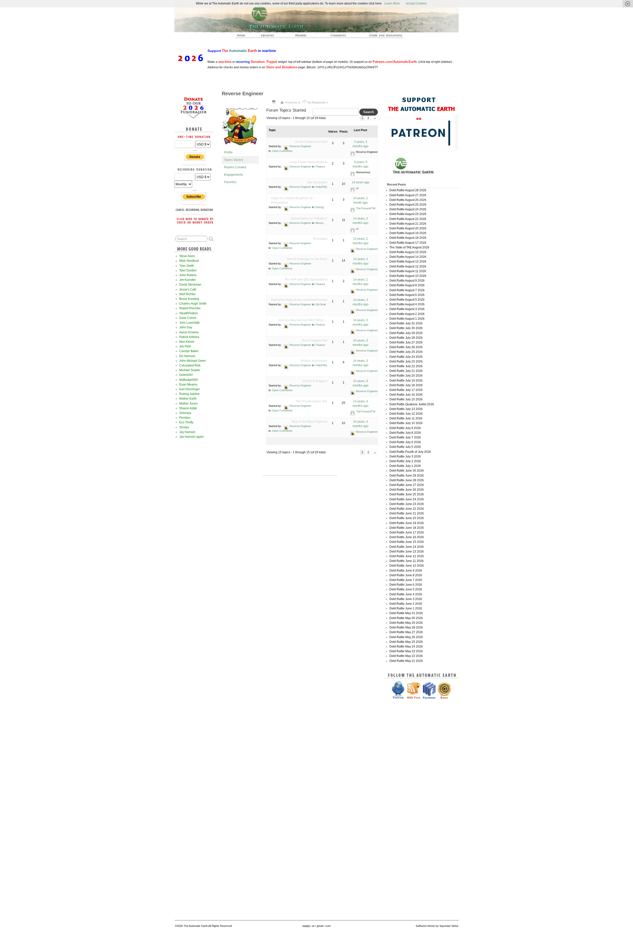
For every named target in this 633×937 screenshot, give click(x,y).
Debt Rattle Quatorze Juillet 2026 (411, 404)
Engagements (233, 174)
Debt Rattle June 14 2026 (406, 547)
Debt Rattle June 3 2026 (405, 599)
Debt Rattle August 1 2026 (407, 318)
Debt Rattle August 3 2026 (407, 309)
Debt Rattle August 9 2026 (407, 280)
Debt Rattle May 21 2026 (406, 661)
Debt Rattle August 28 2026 (407, 190)
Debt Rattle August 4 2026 (407, 304)
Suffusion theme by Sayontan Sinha (437, 925)
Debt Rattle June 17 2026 (406, 532)
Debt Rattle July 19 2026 (406, 380)
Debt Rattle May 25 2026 (406, 642)
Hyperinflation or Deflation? (309, 218)
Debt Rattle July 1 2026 (405, 466)
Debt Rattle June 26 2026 (406, 489)
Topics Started (233, 160)
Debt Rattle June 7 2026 (405, 580)
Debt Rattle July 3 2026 (405, 456)
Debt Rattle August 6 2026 (407, 295)
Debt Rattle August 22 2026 (407, 219)
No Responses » (318, 102)
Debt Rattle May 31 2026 (406, 613)
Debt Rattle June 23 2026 (406, 504)
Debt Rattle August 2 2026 (407, 314)
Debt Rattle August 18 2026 (407, 238)
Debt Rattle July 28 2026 (406, 337)
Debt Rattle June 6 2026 (405, 584)
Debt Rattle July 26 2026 (406, 347)
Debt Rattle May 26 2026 (406, 637)
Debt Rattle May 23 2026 (406, 651)
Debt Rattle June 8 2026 (405, 575)
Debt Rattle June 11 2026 (406, 561)
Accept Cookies (416, 3)
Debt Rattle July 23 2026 (406, 361)
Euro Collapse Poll (314, 340)
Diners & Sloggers (315, 381)
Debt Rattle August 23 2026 (407, 214)
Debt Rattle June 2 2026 (405, 603)
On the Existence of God (311, 142)
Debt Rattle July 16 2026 (406, 394)
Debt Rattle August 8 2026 (407, 285)
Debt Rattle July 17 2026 (406, 390)
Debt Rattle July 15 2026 (406, 399)
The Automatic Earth (244, 37)
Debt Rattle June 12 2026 (406, 556)
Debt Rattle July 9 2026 (405, 428)
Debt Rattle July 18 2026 (406, 385)
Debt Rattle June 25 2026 (406, 494)
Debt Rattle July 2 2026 (405, 461)
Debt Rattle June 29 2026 (406, 475)
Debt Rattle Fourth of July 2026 (410, 452)
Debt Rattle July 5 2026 (405, 447)
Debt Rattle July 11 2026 (405, 418)
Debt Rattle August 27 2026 (407, 195)
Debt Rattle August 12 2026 (407, 266)
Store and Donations (379, 37)
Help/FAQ (321, 186)
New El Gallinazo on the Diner (307, 259)
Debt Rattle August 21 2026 (407, 223)
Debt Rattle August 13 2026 (407, 261)
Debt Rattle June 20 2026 (406, 518)
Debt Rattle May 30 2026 (406, 618)
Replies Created (235, 167)
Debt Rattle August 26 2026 (407, 200)
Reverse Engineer (242, 93)
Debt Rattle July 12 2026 (406, 413)
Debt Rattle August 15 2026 (407, 252)
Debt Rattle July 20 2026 (406, 375)
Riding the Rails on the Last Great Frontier (299, 300)
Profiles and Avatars (314, 360)
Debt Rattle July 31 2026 (406, 323)
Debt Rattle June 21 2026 (406, 513)
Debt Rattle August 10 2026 (407, 276)
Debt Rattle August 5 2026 (407, 299)
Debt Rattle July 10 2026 (406, 423)
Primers (303, 37)
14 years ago (360, 182)
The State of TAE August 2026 (409, 247)
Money (320, 222)
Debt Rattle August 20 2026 (407, 228)
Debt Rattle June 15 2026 (406, 542)
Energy (320, 207)
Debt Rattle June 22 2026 (406, 508)
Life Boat (321, 304)
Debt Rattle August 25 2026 (407, 204)
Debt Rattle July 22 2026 (406, 366)
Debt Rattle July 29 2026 (406, 333)
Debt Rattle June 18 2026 (406, 527)
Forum (338, 37)
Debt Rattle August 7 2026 (407, 290)
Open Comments (282, 150)
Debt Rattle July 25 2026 (406, 352)
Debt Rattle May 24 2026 (406, 646)
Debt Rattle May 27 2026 (406, 632)
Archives (269, 37)
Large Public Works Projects (308, 162)
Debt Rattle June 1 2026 (405, 608)
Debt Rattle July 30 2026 (406, 328)
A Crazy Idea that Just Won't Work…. (303, 320)
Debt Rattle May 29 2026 (406, 623)
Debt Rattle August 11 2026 (407, 271)
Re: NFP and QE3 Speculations (306, 279)
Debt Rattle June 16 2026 (406, 537)
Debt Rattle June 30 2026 (406, 470)
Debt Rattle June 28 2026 (406, 480)
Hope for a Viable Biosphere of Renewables (291, 200)
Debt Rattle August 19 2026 (407, 233)
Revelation (320, 238)
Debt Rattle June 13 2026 (406, 551)
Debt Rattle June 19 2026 (406, 523)
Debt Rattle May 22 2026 (406, 656)
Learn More (392, 3)
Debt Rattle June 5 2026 (405, 589)
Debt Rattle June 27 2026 (406, 485)
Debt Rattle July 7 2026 (405, 437)
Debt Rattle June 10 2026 (406, 565)
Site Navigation (317, 182)
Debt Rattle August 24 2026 (407, 209)
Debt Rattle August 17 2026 (407, 242)
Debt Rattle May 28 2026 (406, 627)
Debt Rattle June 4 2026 (405, 594)
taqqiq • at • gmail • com (316, 925)
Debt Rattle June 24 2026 (406, 499)
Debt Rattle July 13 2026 (406, 409)
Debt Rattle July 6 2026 (405, 442)
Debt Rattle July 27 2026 (406, 342)
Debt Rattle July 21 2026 (406, 371)
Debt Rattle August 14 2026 (407, 257)
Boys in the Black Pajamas (309, 421)
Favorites (230, 182)
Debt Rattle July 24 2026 (406, 357)
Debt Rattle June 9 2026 (405, 570)
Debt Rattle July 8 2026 (405, 432)
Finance (320, 166)
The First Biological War (311, 401)
